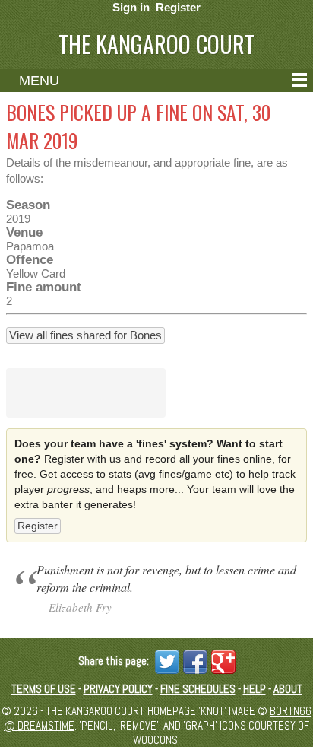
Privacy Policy (118, 689)
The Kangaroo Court (156, 44)
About (287, 689)
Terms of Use (43, 689)
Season (28, 204)
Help (254, 689)
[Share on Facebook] (193, 660)
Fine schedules (198, 689)
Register (178, 7)
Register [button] (37, 526)
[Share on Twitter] (165, 660)
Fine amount (43, 287)
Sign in (131, 7)
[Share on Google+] (221, 660)
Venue (24, 232)
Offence (29, 259)
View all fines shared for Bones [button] (85, 335)
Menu (39, 80)
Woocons (155, 740)
